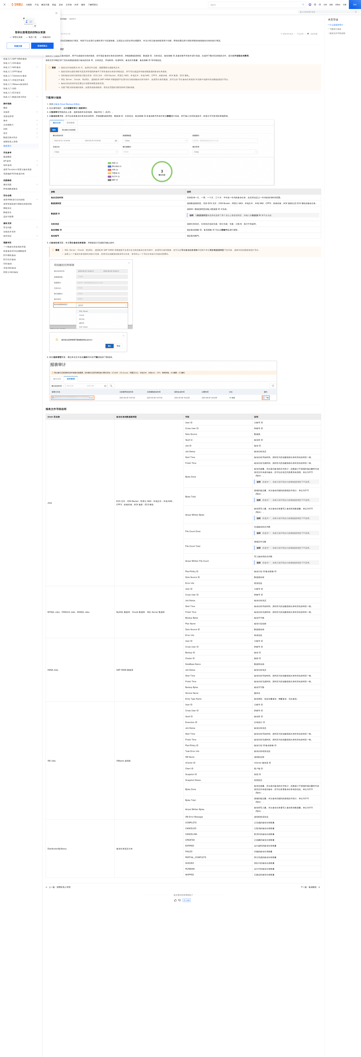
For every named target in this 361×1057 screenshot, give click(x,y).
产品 (37, 4)
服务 (83, 4)
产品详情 (300, 33)
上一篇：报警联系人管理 (60, 887)
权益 (54, 4)
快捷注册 (18, 45)
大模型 (29, 4)
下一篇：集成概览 (309, 887)
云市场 (69, 4)
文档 (325, 4)
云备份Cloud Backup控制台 (66, 104)
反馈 (188, 900)
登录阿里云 (42, 45)
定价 (61, 4)
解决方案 (45, 4)
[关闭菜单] (4, 4)
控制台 (337, 4)
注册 (344, 4)
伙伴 (76, 4)
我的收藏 (314, 33)
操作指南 (63, 18)
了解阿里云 (93, 4)
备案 (331, 4)
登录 (355, 4)
